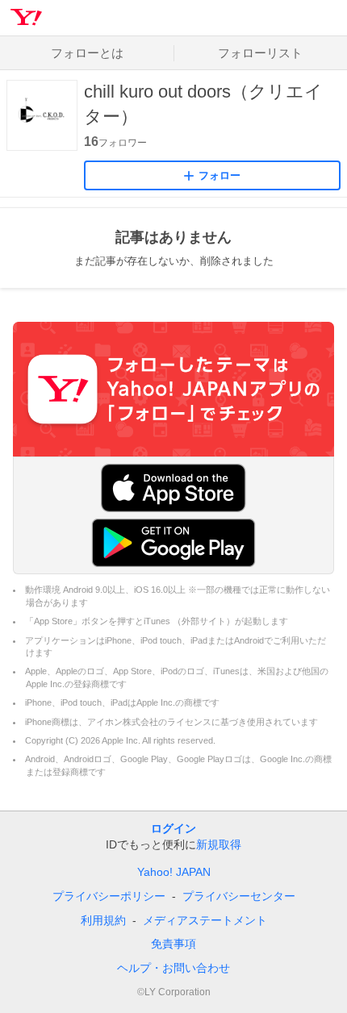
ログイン (173, 828)
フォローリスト (260, 53)
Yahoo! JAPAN (174, 871)
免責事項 (173, 943)
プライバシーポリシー (108, 896)
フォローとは (87, 53)
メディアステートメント (205, 920)
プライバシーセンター (238, 896)
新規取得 (218, 844)
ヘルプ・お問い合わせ (173, 967)
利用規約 (103, 920)
